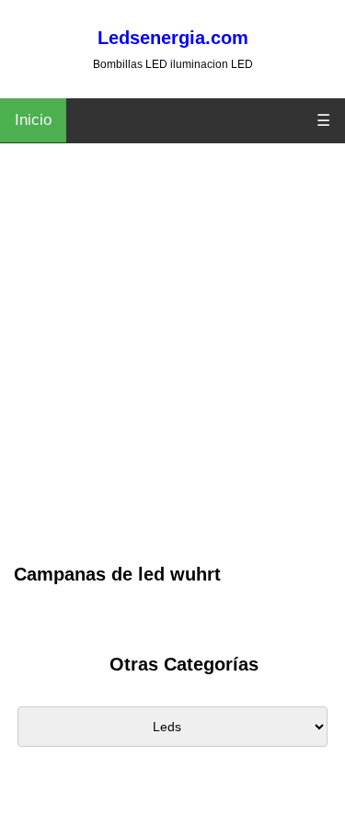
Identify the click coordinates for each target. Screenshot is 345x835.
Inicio (33, 120)
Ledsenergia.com (173, 38)
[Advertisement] (172, 379)
